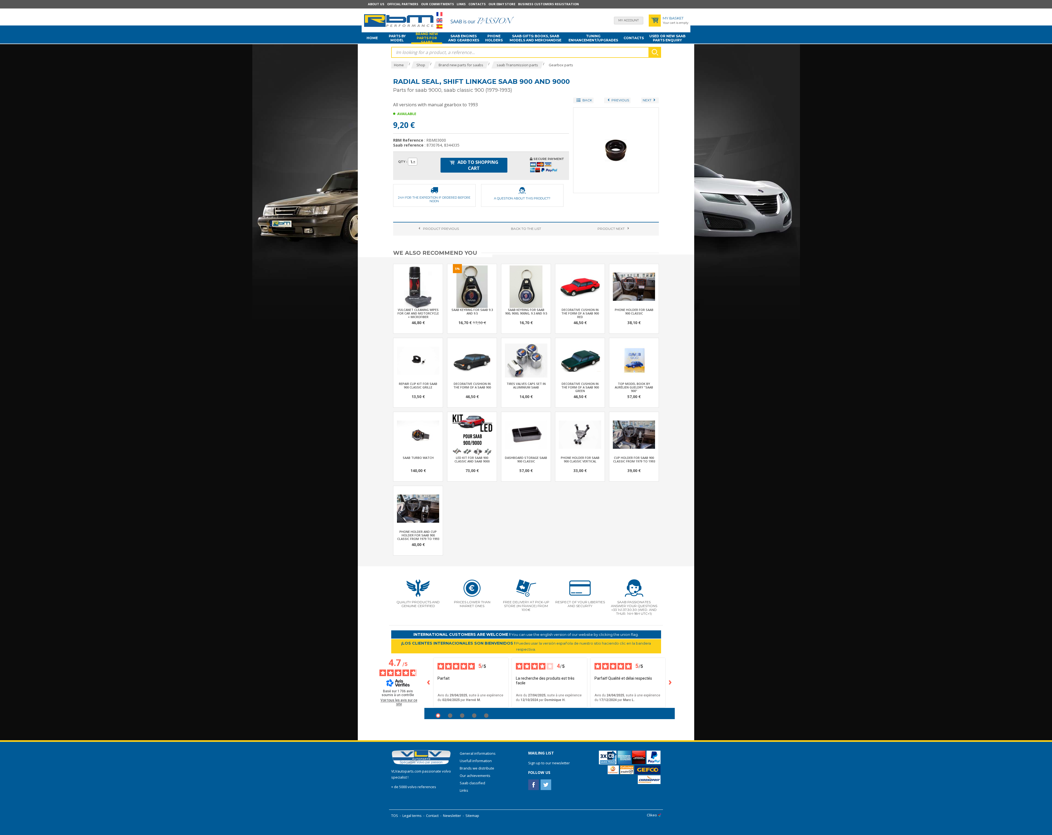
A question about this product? (522, 198)
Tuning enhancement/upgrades (593, 38)
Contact (432, 815)
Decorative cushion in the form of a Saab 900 (472, 385)
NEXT (611, 229)
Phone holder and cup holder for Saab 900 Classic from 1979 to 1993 (418, 535)
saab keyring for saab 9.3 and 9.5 (472, 311)
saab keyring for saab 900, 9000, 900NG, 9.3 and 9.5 (526, 311)
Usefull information (476, 760)
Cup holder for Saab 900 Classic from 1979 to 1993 (634, 459)
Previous (441, 229)
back (526, 229)
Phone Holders (494, 38)
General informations (478, 753)
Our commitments (437, 4)
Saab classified (472, 782)
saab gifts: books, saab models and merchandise (535, 38)
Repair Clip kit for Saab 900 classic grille (418, 385)
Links (461, 4)
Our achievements (475, 775)
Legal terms (412, 815)
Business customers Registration (548, 4)
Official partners (402, 4)
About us (376, 4)
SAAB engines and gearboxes (463, 38)
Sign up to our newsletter (549, 762)
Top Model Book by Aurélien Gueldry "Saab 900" (634, 387)
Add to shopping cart (477, 165)
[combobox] (412, 161)
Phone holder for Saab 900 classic (634, 311)
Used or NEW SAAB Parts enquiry (667, 38)
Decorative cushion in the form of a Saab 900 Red (580, 313)
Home (372, 38)
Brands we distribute (477, 768)
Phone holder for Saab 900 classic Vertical (580, 459)
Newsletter (452, 815)
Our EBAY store (501, 4)
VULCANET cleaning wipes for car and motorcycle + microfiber (418, 313)
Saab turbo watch (418, 457)
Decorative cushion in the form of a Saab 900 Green (580, 387)
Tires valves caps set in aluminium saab (526, 385)
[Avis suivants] (670, 683)
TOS (394, 815)
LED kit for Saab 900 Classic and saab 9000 (472, 459)
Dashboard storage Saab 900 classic (526, 459)
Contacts (477, 4)
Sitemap (472, 815)
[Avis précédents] (429, 683)
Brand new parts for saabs (427, 38)
